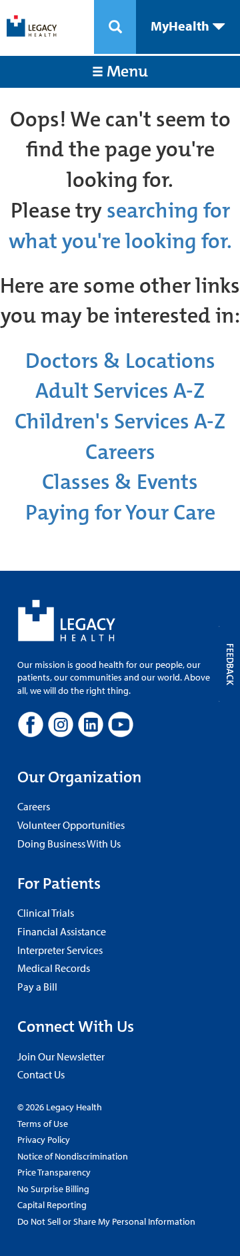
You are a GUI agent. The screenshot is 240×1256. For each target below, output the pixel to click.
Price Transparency (54, 1172)
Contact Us (41, 1074)
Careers (120, 452)
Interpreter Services (60, 950)
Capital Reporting (52, 1205)
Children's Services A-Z (120, 421)
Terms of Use (42, 1124)
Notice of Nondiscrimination (72, 1156)
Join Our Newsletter (61, 1056)
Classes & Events (120, 482)
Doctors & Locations (120, 361)
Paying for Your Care (120, 512)
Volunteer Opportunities (71, 825)
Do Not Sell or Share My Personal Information (106, 1221)
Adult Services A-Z (120, 390)
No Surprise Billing (53, 1189)
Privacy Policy (43, 1140)
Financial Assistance (61, 931)
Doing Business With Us (69, 843)
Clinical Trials (45, 912)
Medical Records (53, 968)
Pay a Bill (37, 986)
